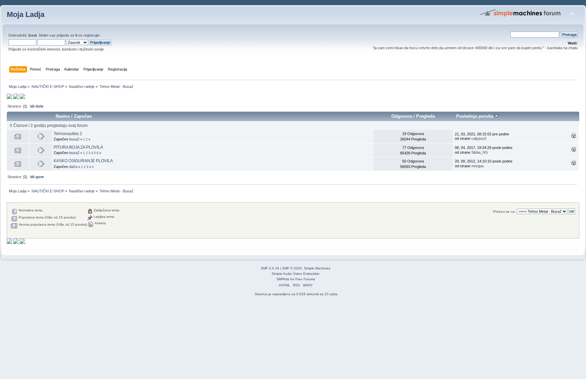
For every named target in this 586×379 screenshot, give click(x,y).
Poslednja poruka (475, 116)
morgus (477, 166)
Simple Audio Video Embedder (295, 274)
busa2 (74, 139)
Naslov (63, 116)
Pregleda (425, 116)
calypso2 (478, 138)
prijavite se (65, 35)
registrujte (91, 35)
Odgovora (401, 116)
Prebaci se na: (504, 211)
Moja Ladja (25, 14)
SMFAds (282, 279)
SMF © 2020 (292, 268)
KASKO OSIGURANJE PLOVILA (83, 160)
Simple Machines (317, 268)
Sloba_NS (479, 152)
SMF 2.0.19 (270, 268)
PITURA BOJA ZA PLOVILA (78, 147)
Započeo (83, 116)
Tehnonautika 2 (68, 133)
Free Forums (305, 279)
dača (73, 167)
